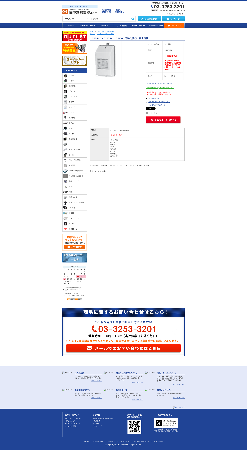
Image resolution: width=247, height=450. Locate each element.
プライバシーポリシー (141, 441)
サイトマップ (124, 441)
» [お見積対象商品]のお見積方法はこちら (160, 88)
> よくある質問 (70, 426)
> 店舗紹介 (96, 424)
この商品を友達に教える (156, 105)
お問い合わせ (158, 441)
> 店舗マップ (97, 426)
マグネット (100, 32)
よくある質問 (121, 25)
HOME (70, 25)
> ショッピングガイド (72, 424)
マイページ (111, 441)
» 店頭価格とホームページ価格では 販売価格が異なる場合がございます (158, 93)
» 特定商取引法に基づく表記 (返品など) (159, 83)
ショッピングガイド (138, 25)
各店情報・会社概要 (155, 25)
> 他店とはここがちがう (73, 419)
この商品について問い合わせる (159, 102)
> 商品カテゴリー (71, 421)
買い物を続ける (153, 98)
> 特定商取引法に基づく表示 (103, 419)
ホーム (92, 32)
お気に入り (152, 113)
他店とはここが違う (87, 25)
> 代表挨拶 (96, 421)
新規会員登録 (98, 441)
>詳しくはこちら (96, 381)
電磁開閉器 (110, 32)
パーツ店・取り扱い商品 (105, 34)
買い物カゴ (174, 25)
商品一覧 (104, 25)
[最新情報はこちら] (166, 427)
